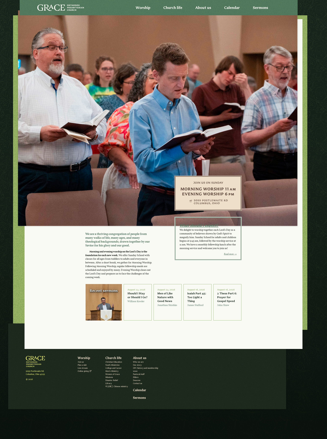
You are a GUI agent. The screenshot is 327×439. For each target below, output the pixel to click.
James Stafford (195, 305)
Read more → (230, 254)
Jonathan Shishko (167, 305)
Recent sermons (104, 290)
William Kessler (135, 301)
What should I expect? (199, 225)
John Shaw (223, 305)
